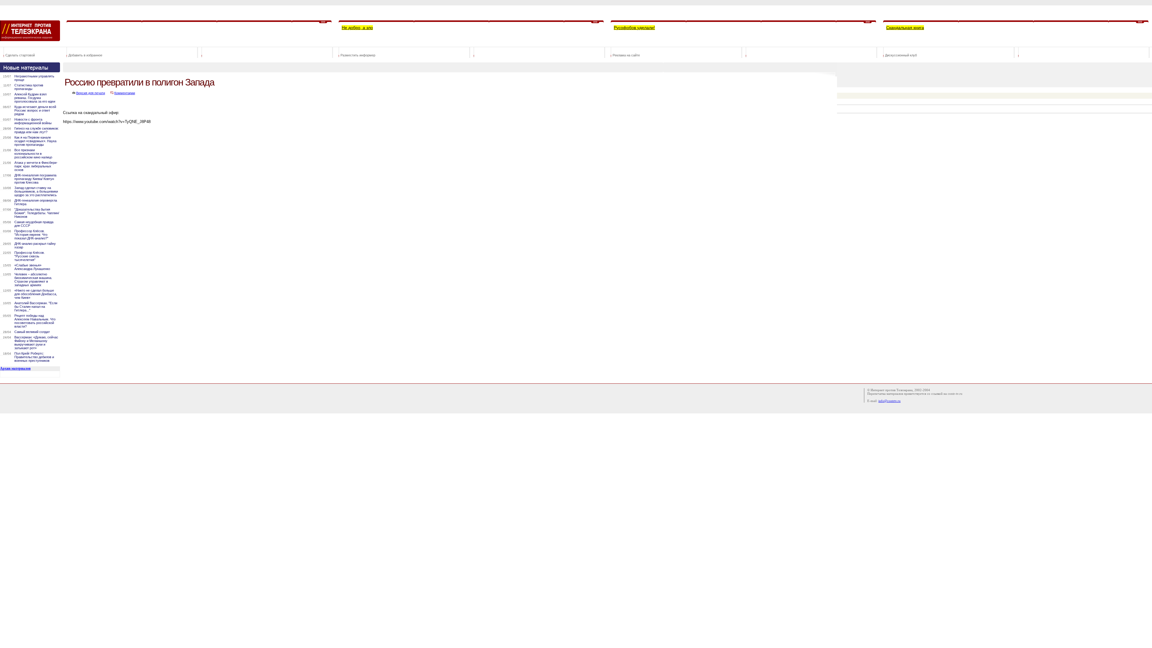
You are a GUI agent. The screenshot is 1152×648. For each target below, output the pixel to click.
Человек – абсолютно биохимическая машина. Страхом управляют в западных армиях (33, 279)
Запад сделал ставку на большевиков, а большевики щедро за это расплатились (36, 191)
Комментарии (124, 93)
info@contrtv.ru (889, 401)
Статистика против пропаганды (28, 87)
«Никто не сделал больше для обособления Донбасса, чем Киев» (35, 294)
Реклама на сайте (626, 55)
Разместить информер (357, 55)
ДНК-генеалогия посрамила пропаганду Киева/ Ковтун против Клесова (35, 178)
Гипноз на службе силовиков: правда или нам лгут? (36, 130)
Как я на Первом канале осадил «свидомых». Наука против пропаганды (35, 141)
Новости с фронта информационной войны (33, 121)
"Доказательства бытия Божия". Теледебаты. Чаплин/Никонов (36, 213)
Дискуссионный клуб (901, 55)
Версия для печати (90, 93)
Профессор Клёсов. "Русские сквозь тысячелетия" (29, 256)
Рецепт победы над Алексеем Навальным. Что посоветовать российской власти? (35, 321)
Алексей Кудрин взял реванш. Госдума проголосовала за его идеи (34, 97)
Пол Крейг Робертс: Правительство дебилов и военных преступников (34, 357)
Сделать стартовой (20, 55)
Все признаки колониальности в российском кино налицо (33, 153)
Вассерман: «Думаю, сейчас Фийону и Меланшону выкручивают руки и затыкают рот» (36, 342)
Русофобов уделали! (634, 27)
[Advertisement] (172, 151)
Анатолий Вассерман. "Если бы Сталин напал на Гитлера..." (35, 306)
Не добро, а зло (357, 27)
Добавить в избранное (85, 55)
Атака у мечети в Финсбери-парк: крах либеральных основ (36, 166)
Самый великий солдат (32, 332)
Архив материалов (15, 368)
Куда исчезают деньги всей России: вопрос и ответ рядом (35, 110)
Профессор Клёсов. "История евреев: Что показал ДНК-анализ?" (31, 234)
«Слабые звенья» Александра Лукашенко (32, 267)
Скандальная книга (905, 27)
